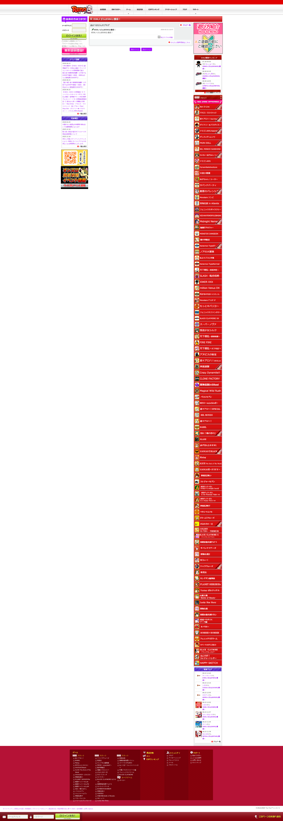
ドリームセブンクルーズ (83, 800)
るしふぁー (209, 64)
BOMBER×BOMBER (104, 789)
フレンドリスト (174, 760)
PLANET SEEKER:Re (82, 779)
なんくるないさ (208, 714)
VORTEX (100, 793)
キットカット (207, 675)
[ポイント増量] (208, 53)
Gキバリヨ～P (102, 774)
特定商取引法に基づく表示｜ (67, 808)
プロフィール (173, 765)
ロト (148, 756)
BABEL (77, 760)
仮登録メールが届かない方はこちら (73, 46)
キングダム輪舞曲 (103, 763)
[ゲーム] (128, 9)
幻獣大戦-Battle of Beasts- (106, 796)
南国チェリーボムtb (81, 782)
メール (171, 762)
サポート (196, 753)
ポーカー (122, 780)
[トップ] (83, 9)
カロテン (205, 695)
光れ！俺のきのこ (81, 789)
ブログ (171, 755)
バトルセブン (79, 791)
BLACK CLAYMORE (126, 774)
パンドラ (208, 83)
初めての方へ (196, 755)
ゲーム (75, 752)
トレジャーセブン (81, 793)
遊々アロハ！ (79, 758)
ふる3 (204, 685)
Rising (77, 763)
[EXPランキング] (154, 9)
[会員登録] (103, 9)
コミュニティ (175, 753)
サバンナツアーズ (103, 786)
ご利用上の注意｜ (19, 808)
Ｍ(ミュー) (100, 798)
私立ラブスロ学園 (167, 37)
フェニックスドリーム (126, 772)
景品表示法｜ (53, 808)
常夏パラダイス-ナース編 (127, 770)
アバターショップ (175, 758)
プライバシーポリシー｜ (40, 808)
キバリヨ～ (101, 777)
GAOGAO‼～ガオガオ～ (83, 774)
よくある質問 (196, 758)
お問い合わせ (196, 760)
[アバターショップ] (171, 9)
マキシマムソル (80, 798)
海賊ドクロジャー (103, 770)
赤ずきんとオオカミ (81, 765)
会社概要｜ (80, 808)
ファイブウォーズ (103, 758)
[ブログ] (185, 9)
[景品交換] (140, 9)
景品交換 (150, 753)
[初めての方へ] (116, 9)
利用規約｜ (28, 808)
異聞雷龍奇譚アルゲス (104, 784)
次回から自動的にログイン (73, 41)
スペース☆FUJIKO (125, 763)
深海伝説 (122, 758)
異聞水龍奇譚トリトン (126, 760)
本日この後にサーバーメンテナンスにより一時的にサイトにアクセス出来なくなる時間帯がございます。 (74, 141)
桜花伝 (99, 760)
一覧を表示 (83, 113)
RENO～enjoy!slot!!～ (104, 765)
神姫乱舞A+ (79, 777)
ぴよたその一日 (102, 772)
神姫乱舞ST (79, 796)
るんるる (205, 734)
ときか (205, 705)
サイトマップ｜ (8, 808)
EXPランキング (153, 759)
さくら (205, 724)
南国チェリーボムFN (82, 784)
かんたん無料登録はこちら (180, 42)
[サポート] (195, 9)
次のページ (147, 49)
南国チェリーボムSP (82, 786)
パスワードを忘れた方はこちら (72, 43)
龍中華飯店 (101, 767)
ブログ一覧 (187, 25)
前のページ (135, 49)
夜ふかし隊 (209, 73)
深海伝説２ (101, 791)
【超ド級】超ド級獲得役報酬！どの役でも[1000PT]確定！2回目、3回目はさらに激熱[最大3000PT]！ (74, 85)
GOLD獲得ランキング (213, 93)
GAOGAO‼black (80, 767)
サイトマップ (196, 762)
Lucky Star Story (102, 800)
